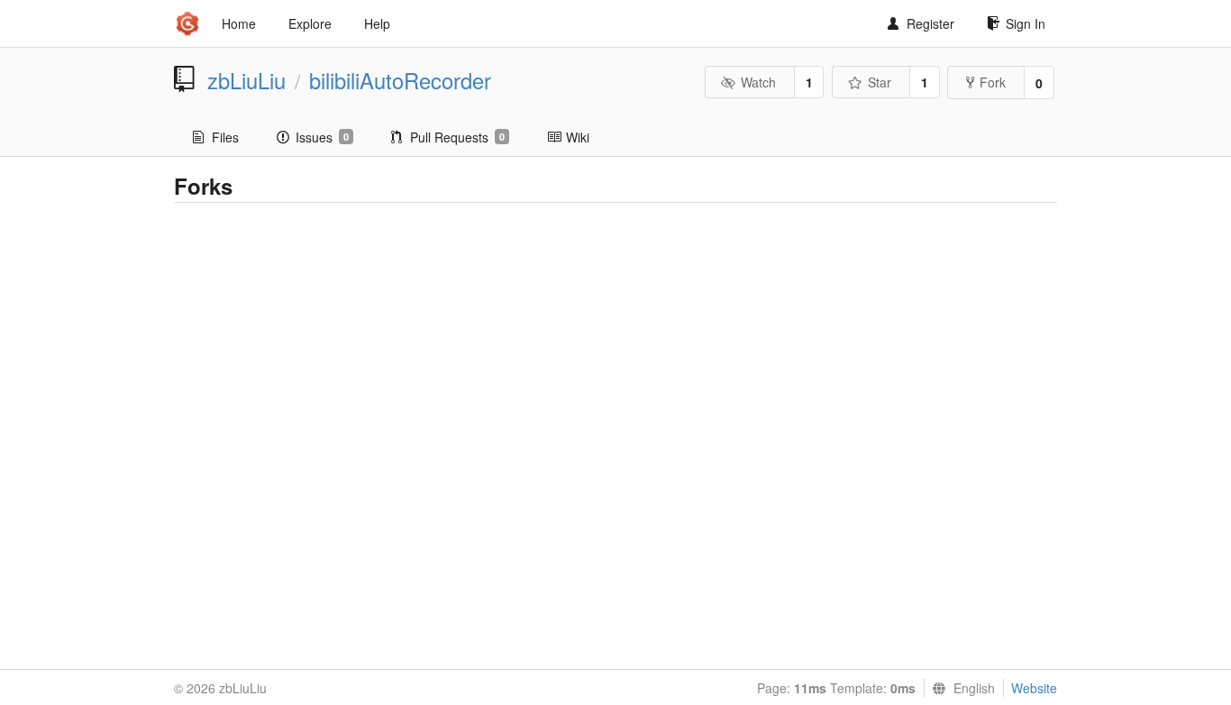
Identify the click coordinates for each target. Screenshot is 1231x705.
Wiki (577, 137)
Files (225, 137)
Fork (993, 82)
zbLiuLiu (246, 80)
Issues (322, 137)
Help (377, 23)
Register (930, 23)
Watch (758, 82)
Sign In (1025, 23)
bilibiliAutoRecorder (400, 80)
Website (1034, 688)
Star (879, 82)
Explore (310, 23)
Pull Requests (457, 137)
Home (239, 23)
